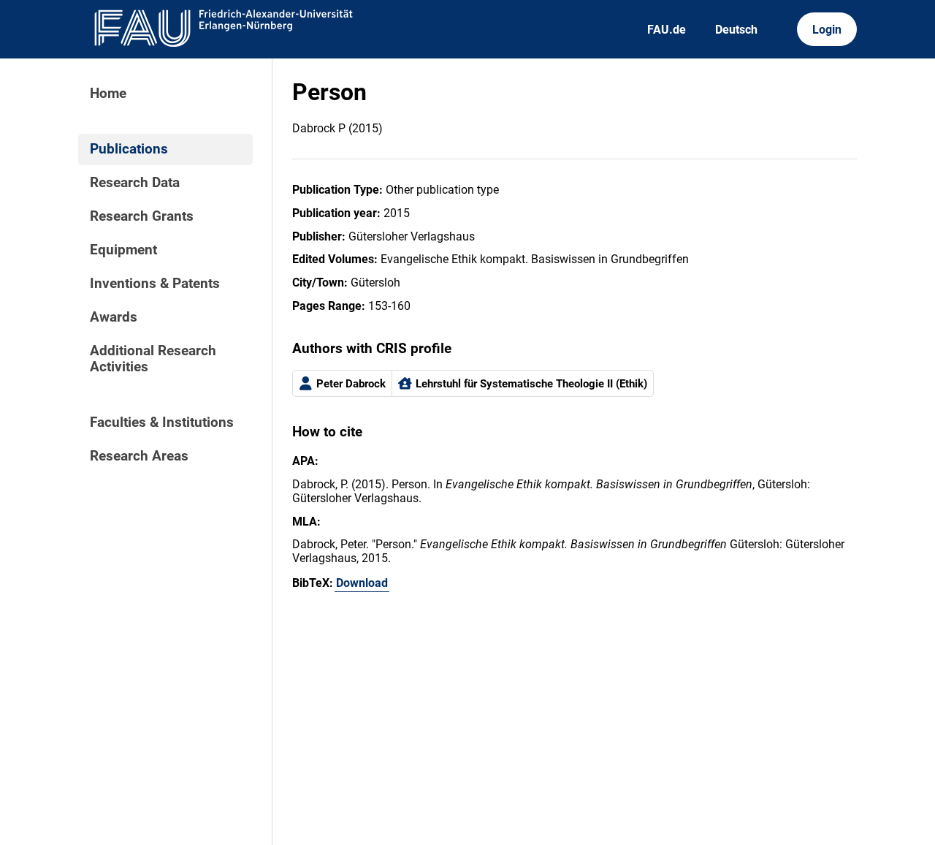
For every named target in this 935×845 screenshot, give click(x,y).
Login (827, 30)
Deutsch (736, 30)
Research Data (135, 183)
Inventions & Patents (155, 284)
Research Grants (142, 216)
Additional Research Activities (153, 359)
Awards (113, 317)
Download (362, 583)
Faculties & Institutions (162, 422)
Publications (129, 149)
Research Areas (139, 456)
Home (108, 94)
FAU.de (666, 30)
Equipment (123, 250)
